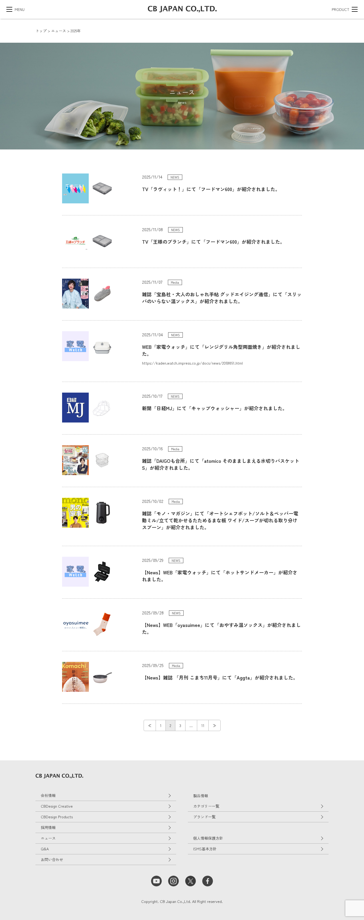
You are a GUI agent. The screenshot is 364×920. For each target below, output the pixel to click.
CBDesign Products (57, 816)
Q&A (45, 848)
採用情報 (48, 827)
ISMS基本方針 (205, 848)
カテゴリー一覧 (206, 806)
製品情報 (200, 795)
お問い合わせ (52, 859)
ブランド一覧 (204, 816)
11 (202, 725)
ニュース (48, 838)
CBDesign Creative (57, 806)
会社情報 (48, 795)
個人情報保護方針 (208, 838)
